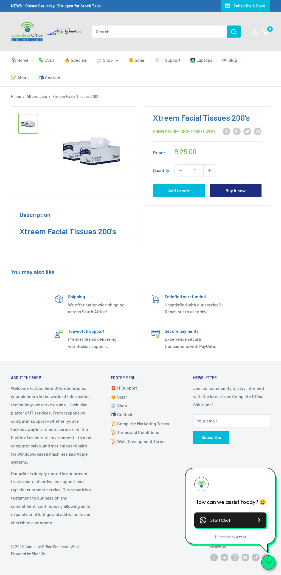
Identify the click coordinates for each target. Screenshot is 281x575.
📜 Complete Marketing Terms (140, 423)
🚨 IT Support (124, 387)
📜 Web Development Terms (138, 441)
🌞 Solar (136, 60)
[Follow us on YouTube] (245, 557)
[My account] (254, 32)
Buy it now (236, 190)
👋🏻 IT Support (167, 60)
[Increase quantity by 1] (209, 170)
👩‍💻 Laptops (201, 60)
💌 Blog (229, 60)
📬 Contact (49, 77)
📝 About (20, 77)
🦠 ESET (46, 60)
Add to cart (179, 190)
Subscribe (211, 437)
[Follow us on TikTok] (256, 557)
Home (16, 96)
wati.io (241, 537)
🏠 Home (20, 60)
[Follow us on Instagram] (235, 557)
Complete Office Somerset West (184, 131)
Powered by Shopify (28, 553)
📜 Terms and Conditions (135, 432)
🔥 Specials (75, 60)
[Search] (234, 32)
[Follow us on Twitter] (224, 557)
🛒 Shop (105, 60)
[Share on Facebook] (226, 131)
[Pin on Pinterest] (237, 131)
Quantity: (162, 170)
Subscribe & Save (249, 5)
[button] (230, 520)
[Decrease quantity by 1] (180, 170)
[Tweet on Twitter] (247, 131)
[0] (265, 31)
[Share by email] (258, 131)
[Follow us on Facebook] (214, 557)
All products (37, 96)
